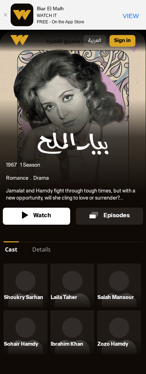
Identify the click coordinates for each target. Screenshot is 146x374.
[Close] (5, 15)
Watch (42, 216)
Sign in (122, 41)
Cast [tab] (11, 249)
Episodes (116, 216)
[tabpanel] (73, 310)
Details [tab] (41, 249)
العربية (94, 41)
